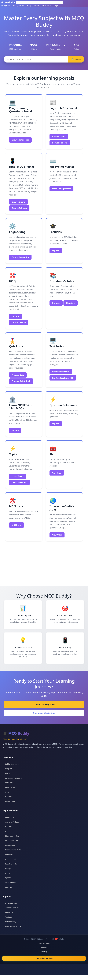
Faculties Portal (11, 864)
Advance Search (11, 787)
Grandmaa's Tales (12, 822)
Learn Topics (17, 476)
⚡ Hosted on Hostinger (44, 958)
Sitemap (44, 951)
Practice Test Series (61, 371)
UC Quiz (15, 316)
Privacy (44, 948)
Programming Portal (13, 850)
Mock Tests (46, 5)
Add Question (19, 5)
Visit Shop (56, 473)
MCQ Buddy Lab (11, 840)
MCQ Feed (5, 5)
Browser (56, 303)
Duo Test (8, 797)
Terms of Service (44, 944)
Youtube (8, 917)
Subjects (8, 769)
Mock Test (9, 783)
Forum (36, 5)
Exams (7, 773)
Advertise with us (12, 908)
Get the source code (13, 926)
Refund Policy (10, 922)
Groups (8, 868)
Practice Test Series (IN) (62, 378)
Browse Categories (20, 257)
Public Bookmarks (12, 764)
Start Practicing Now (44, 704)
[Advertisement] (44, 563)
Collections (9, 817)
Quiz (7, 792)
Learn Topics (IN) (19, 482)
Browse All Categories (13, 778)
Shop (29, 5)
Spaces (8, 878)
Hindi (7, 831)
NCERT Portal (10, 859)
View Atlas (57, 535)
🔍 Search (76, 59)
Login (56, 5)
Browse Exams (58, 136)
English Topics (10, 801)
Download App (11, 903)
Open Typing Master (61, 188)
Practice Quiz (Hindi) (21, 381)
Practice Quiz (18, 375)
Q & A (7, 873)
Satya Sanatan (10, 882)
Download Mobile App (44, 713)
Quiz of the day (19, 322)
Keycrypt (8, 887)
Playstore (70, 303)
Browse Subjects (59, 143)
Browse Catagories (20, 140)
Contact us (9, 912)
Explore (55, 250)
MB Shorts (16, 525)
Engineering (10, 845)
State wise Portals (12, 836)
